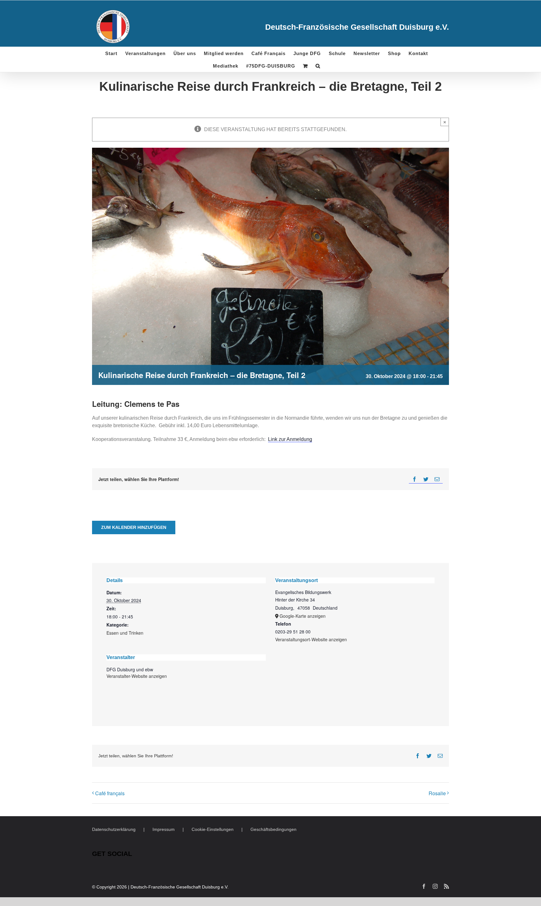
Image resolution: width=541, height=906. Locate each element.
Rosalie (437, 793)
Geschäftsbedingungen (273, 829)
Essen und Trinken (124, 633)
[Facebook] (414, 479)
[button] (318, 65)
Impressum (163, 829)
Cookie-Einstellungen (213, 829)
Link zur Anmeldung (290, 439)
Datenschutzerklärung (114, 829)
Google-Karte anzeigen (303, 616)
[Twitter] (425, 479)
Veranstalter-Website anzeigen (136, 676)
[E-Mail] (437, 479)
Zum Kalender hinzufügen (133, 527)
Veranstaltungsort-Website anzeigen (311, 639)
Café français (110, 793)
